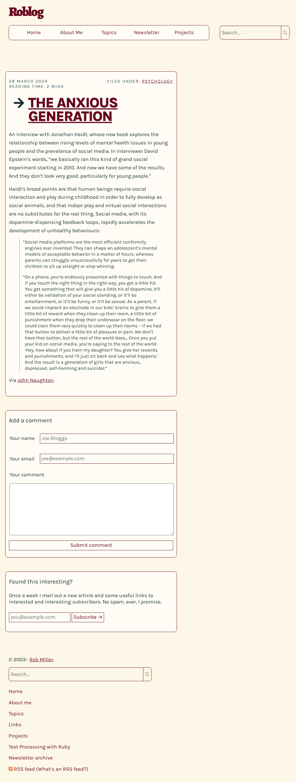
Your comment (27, 474)
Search (285, 33)
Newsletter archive (31, 758)
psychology (157, 81)
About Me (71, 32)
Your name (22, 438)
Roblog (26, 12)
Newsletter (146, 32)
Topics (108, 32)
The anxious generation (72, 110)
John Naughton (36, 380)
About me (20, 702)
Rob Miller (41, 659)
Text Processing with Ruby (39, 747)
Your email (22, 459)
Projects (184, 32)
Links (15, 724)
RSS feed (24, 769)
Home (34, 32)
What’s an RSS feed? (62, 769)
